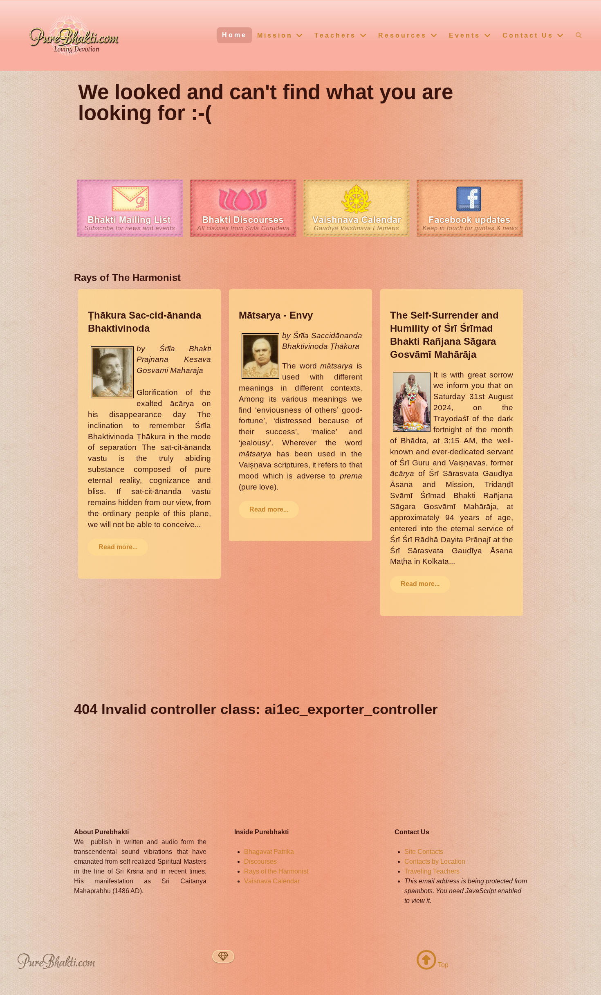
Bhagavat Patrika (269, 851)
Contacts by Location (434, 861)
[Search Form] (579, 34)
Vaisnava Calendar (272, 881)
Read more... (118, 547)
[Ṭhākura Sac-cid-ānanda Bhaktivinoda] (112, 371)
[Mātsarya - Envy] (260, 355)
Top (442, 964)
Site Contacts (423, 851)
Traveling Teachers (432, 871)
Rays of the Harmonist (276, 871)
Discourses (260, 861)
